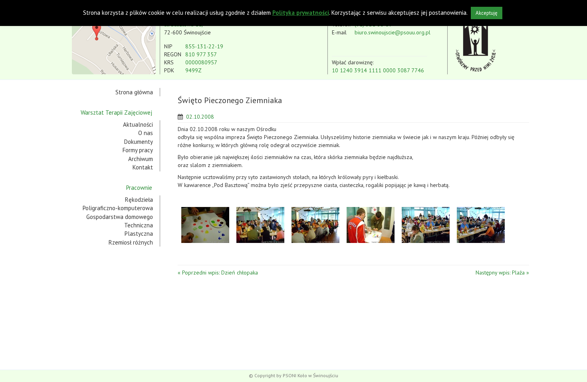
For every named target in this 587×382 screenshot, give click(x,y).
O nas (145, 133)
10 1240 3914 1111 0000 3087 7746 (378, 70)
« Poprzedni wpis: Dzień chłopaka (218, 272)
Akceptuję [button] (487, 13)
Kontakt (143, 167)
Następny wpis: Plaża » (502, 272)
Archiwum (140, 159)
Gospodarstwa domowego (119, 217)
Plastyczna (139, 233)
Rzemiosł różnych (131, 242)
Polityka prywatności (300, 12)
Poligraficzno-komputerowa (118, 208)
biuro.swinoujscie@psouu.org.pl (392, 32)
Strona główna (134, 92)
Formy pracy (138, 150)
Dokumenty (138, 141)
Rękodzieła (139, 199)
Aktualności (138, 124)
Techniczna (138, 225)
